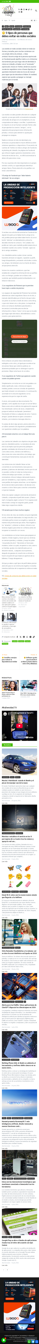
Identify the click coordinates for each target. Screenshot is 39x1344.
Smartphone (23, 891)
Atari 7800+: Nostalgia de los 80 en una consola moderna (28, 694)
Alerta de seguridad (8, 947)
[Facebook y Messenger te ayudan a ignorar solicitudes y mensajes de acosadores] (9, 617)
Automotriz (6, 777)
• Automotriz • (18, 1337)
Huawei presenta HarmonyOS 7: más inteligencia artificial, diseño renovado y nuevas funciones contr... (17, 1123)
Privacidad (19, 26)
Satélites (9, 1178)
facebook (14, 641)
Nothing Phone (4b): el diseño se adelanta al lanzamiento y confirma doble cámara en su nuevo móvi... (19, 1065)
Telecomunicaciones (8, 833)
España (18, 947)
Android (5, 1237)
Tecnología (25, 29)
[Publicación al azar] (31, 20)
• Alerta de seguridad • (11, 1335)
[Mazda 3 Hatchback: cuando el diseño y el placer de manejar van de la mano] (19, 762)
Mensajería (15, 891)
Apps (5, 20)
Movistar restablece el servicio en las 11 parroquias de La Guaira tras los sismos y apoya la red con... (18, 838)
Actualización (6, 891)
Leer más (4, 803)
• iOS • (11, 1337)
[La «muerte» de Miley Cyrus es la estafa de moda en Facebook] (26, 592)
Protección (27, 26)
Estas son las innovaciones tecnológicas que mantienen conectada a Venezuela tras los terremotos (19, 1184)
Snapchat (27, 641)
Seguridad (17, 29)
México (18, 777)
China (4, 1118)
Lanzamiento (6, 1059)
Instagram (21, 641)
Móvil (9, 1118)
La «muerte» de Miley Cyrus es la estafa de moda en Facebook (25, 599)
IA (2, 20)
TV (9, 20)
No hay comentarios (10, 39)
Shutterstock (29, 109)
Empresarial (19, 1001)
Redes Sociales (7, 29)
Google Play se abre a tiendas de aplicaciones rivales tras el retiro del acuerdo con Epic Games (19, 1242)
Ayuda (13, 20)
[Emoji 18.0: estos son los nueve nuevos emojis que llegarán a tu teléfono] (19, 876)
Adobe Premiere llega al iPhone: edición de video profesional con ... (8, 694)
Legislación (17, 1237)
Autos (12, 777)
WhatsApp (5, 643)
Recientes (7, 745)
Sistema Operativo (17, 1118)
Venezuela (19, 833)
